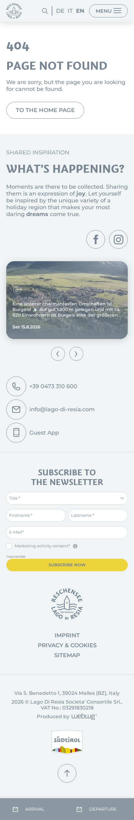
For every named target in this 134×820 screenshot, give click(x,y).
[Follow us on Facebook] (95, 239)
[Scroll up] (67, 773)
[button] (58, 354)
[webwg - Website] (83, 717)
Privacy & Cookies (67, 645)
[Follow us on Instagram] (118, 239)
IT (70, 10)
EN (80, 10)
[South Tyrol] (67, 742)
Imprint (67, 635)
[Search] (45, 11)
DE (60, 10)
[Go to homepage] (67, 604)
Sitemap (67, 655)
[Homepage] (14, 11)
